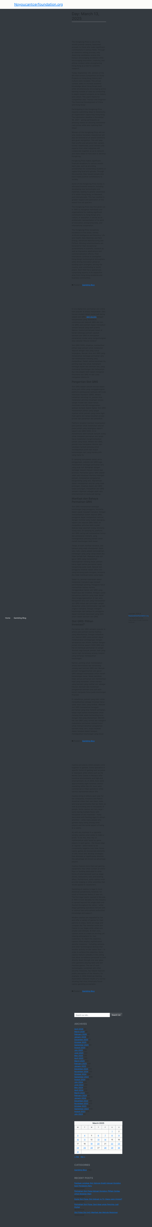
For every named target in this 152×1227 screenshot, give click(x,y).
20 (98, 1144)
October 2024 (80, 1074)
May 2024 (78, 1087)
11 (84, 1140)
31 (78, 1152)
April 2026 (78, 1029)
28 (105, 1148)
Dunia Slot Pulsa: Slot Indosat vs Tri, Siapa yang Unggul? (98, 1199)
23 (119, 1144)
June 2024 (78, 1085)
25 (85, 1148)
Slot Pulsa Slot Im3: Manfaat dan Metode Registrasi (96, 1212)
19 (91, 1144)
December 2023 (81, 1101)
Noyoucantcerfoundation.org (38, 4)
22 (112, 1144)
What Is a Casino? (82, 755)
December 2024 (81, 1069)
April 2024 (78, 1090)
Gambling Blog (20, 618)
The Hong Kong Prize (88, 32)
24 (78, 1148)
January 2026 (80, 1037)
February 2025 (80, 1063)
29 (112, 1148)
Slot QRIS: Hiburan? (82, 299)
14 (105, 1140)
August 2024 (79, 1079)
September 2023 (81, 1109)
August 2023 (79, 1111)
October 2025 (80, 1042)
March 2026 (79, 1031)
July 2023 (78, 1114)
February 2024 (80, 1095)
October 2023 (80, 1106)
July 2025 (78, 1050)
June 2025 (78, 1053)
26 (91, 1148)
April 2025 (78, 1058)
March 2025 (79, 1061)
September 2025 (81, 1045)
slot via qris (91, 317)
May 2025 (78, 1055)
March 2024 (79, 1093)
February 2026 (80, 1034)
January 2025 (80, 1066)
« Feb (76, 1157)
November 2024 (81, 1071)
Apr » (83, 1157)
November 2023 (81, 1103)
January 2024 (80, 1098)
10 (78, 1140)
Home (7, 618)
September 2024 (81, 1077)
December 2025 (81, 1039)
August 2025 (79, 1047)
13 (98, 1140)
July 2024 (78, 1082)
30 (119, 1148)
